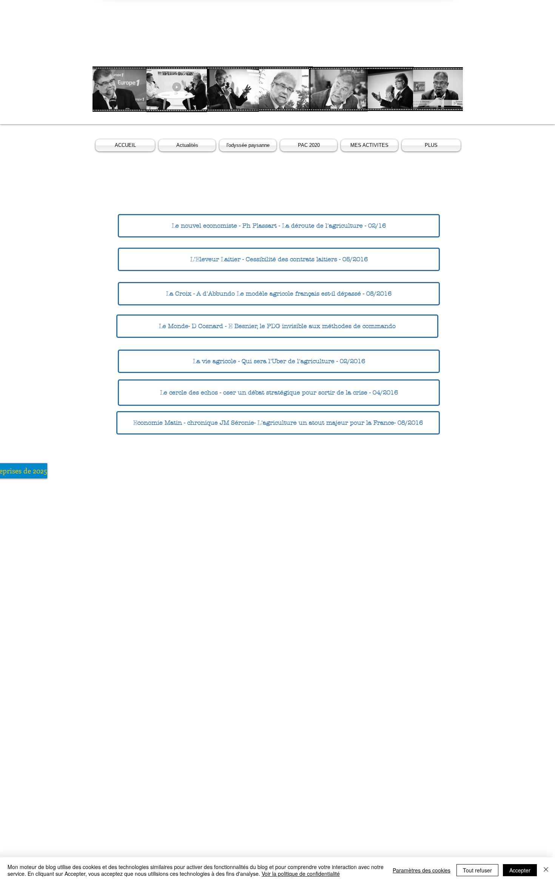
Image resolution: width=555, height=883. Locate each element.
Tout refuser (477, 870)
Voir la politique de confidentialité (301, 873)
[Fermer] (545, 870)
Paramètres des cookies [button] (421, 870)
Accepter (519, 870)
